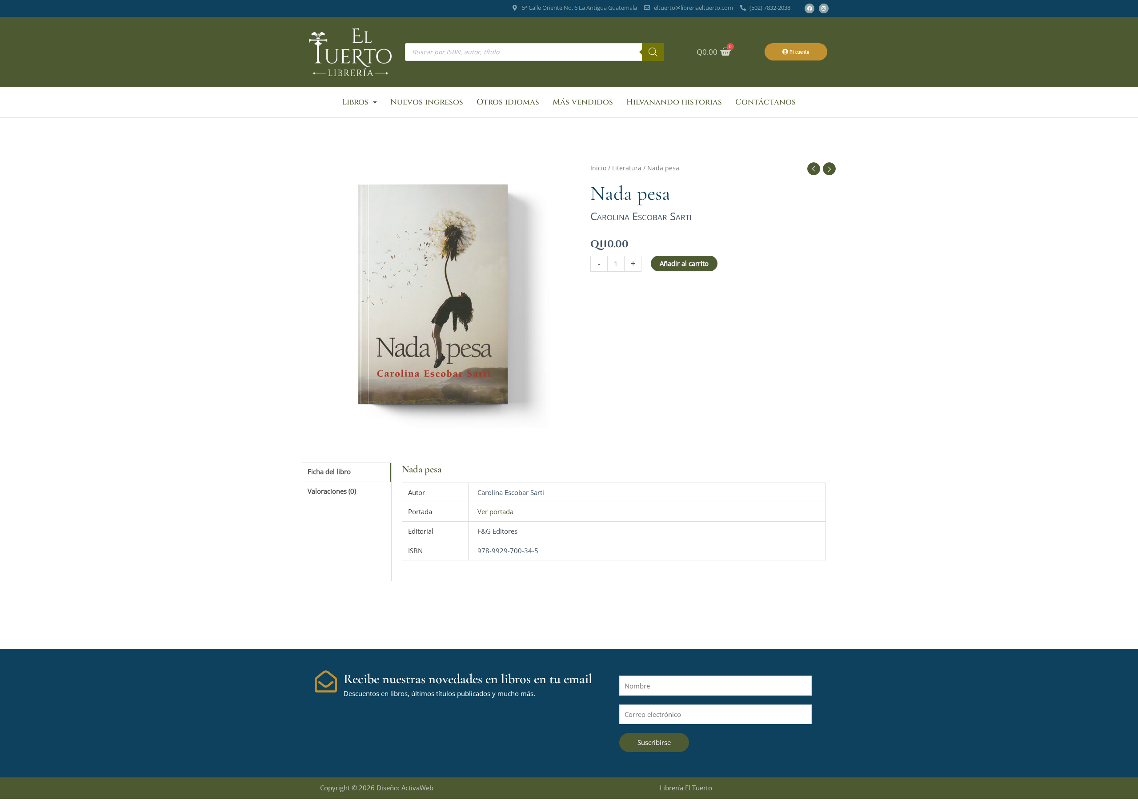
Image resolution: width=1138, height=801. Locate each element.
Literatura (626, 168)
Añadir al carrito (684, 263)
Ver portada (495, 511)
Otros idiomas (508, 102)
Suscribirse (654, 742)
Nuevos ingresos (426, 102)
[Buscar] (653, 52)
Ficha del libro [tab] (329, 471)
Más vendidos (583, 102)
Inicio (598, 168)
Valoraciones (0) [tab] (332, 491)
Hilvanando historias (674, 102)
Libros (355, 102)
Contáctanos (765, 102)
